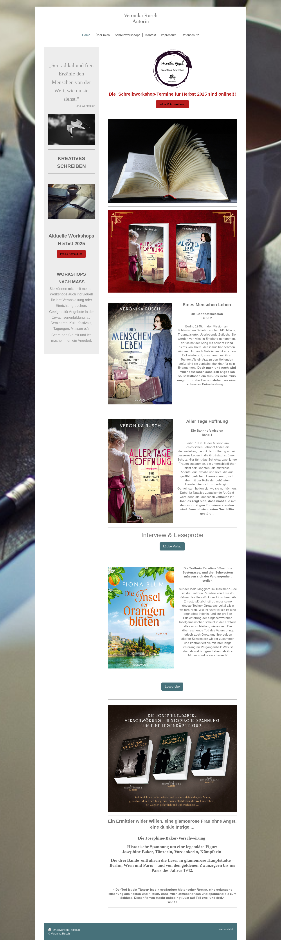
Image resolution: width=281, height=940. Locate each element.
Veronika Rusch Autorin (140, 18)
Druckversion (60, 929)
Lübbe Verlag (172, 546)
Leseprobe (172, 686)
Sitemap (76, 929)
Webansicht (226, 929)
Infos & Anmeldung (172, 104)
